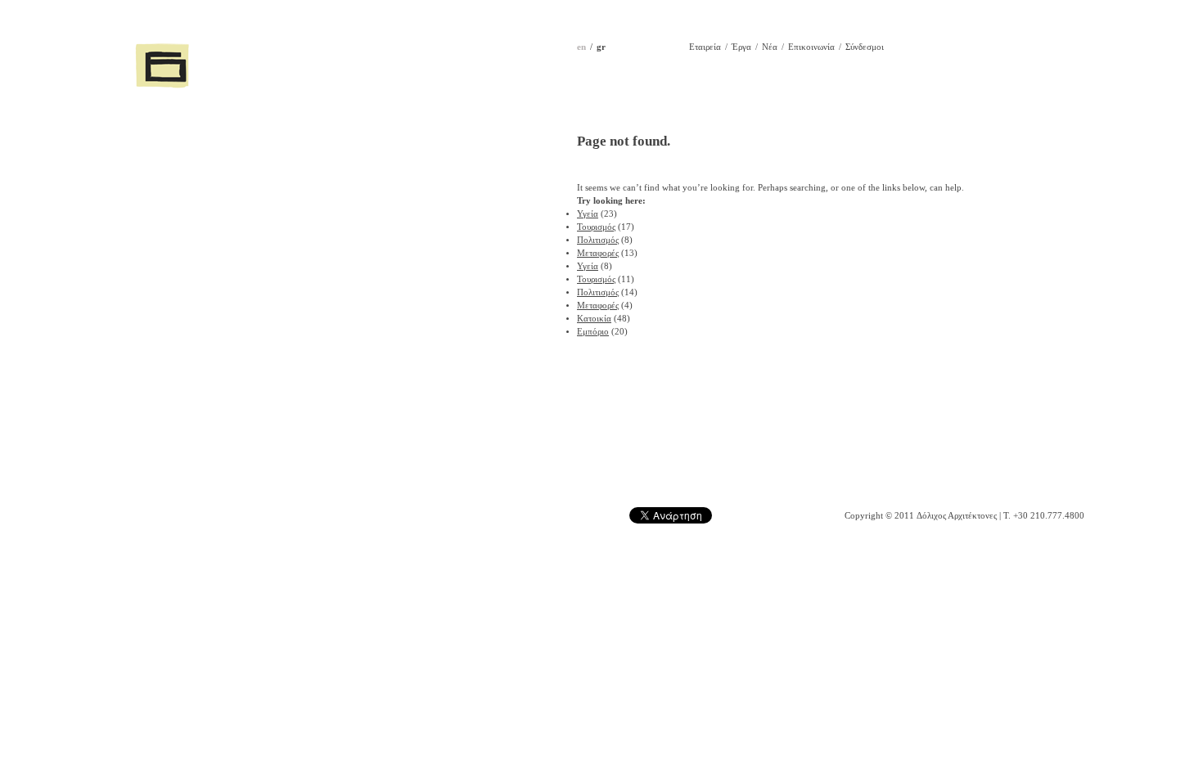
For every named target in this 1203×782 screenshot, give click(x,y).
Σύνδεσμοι (864, 47)
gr (601, 47)
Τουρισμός (596, 226)
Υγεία (587, 213)
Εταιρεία (705, 47)
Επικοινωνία (811, 47)
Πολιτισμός (598, 240)
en (581, 47)
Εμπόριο (593, 331)
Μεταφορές (598, 253)
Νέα (769, 47)
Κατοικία (594, 318)
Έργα (741, 47)
